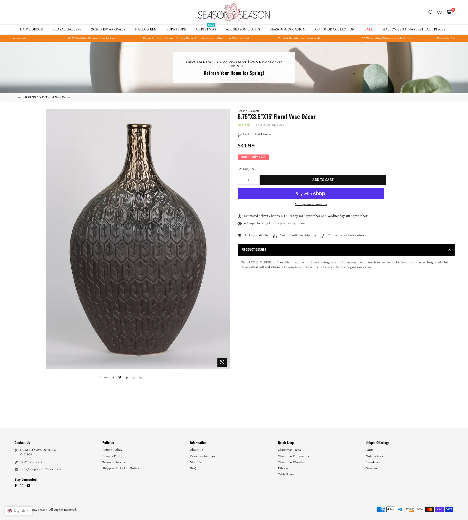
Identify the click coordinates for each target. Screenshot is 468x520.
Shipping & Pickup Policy (120, 468)
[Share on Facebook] (113, 377)
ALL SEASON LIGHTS (243, 29)
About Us (196, 450)
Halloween (145, 29)
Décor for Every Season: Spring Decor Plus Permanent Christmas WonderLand (170, 38)
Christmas (206, 28)
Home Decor (31, 29)
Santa (369, 450)
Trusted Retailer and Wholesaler (274, 38)
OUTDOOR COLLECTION (335, 29)
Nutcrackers (374, 456)
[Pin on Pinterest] (127, 377)
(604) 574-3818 (31, 462)
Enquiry (248, 169)
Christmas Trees (289, 450)
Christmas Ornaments (293, 456)
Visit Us (195, 462)
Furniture (176, 29)
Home (17, 97)
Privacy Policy (112, 456)
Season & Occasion (287, 29)
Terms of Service (114, 462)
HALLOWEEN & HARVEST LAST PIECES (414, 29)
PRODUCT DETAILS (254, 249)
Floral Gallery (67, 29)
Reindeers (373, 462)
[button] (18, 511)
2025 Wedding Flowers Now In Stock (66, 38)
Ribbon (283, 468)
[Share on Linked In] (134, 377)
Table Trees (286, 474)
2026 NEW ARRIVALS (108, 29)
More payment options (311, 204)
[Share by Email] (141, 377)
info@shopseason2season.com (41, 469)
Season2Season (248, 111)
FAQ (193, 468)
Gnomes (371, 468)
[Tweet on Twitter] (120, 377)
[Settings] (439, 12)
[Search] (430, 12)
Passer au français (202, 456)
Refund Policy (112, 450)
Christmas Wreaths (291, 462)
